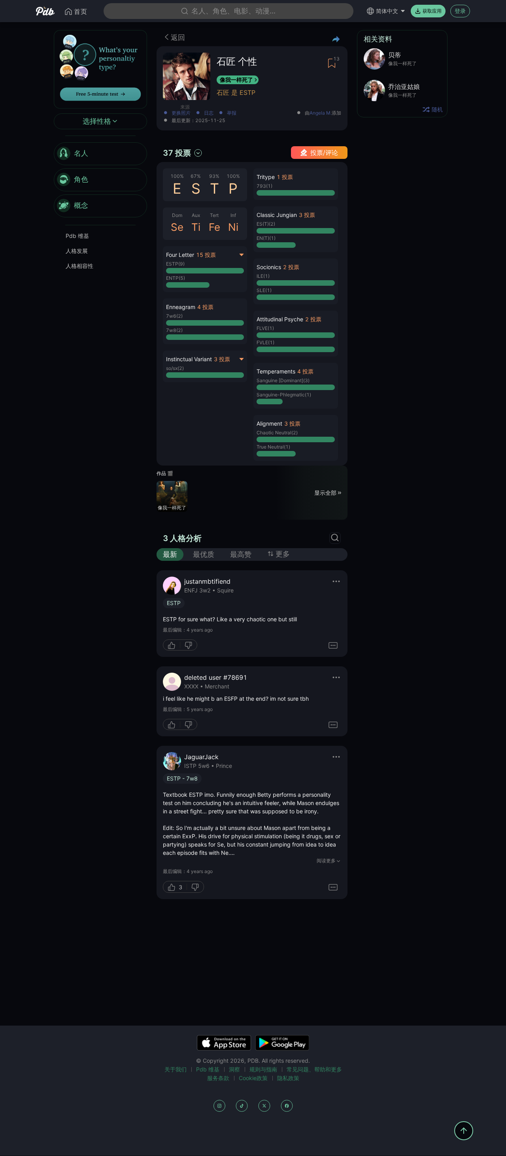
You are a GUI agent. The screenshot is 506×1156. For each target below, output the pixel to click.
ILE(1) (263, 276)
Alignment (269, 423)
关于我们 (175, 1069)
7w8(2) (174, 330)
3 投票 (222, 359)
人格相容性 (79, 265)
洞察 (234, 1069)
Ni (233, 227)
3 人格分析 (182, 538)
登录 (460, 11)
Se (177, 227)
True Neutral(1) (273, 447)
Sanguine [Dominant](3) (283, 380)
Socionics (269, 267)
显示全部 (325, 492)
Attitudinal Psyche (280, 319)
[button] (205, 321)
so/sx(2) (175, 368)
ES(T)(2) (266, 224)
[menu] (100, 179)
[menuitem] (100, 153)
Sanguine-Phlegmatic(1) (284, 395)
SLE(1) (264, 290)
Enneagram (180, 307)
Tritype (266, 176)
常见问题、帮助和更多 (314, 1069)
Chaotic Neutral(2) (277, 433)
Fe (214, 227)
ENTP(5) (175, 278)
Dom (177, 215)
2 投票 (291, 267)
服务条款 (218, 1078)
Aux (196, 215)
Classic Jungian (277, 214)
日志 (208, 113)
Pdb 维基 (77, 235)
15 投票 (206, 254)
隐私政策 (288, 1078)
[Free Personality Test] (100, 68)
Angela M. (321, 113)
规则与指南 (263, 1069)
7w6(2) (174, 316)
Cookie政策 (253, 1078)
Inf (233, 215)
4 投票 (205, 307)
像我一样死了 (236, 79)
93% (214, 176)
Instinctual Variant (189, 359)
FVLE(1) (265, 342)
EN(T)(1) (266, 238)
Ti (195, 227)
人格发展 (77, 250)
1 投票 (285, 176)
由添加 (323, 113)
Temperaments (276, 371)
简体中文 (387, 11)
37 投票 (177, 153)
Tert (214, 215)
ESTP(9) (175, 264)
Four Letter (180, 254)
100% (177, 176)
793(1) (264, 186)
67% (196, 176)
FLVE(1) (265, 328)
